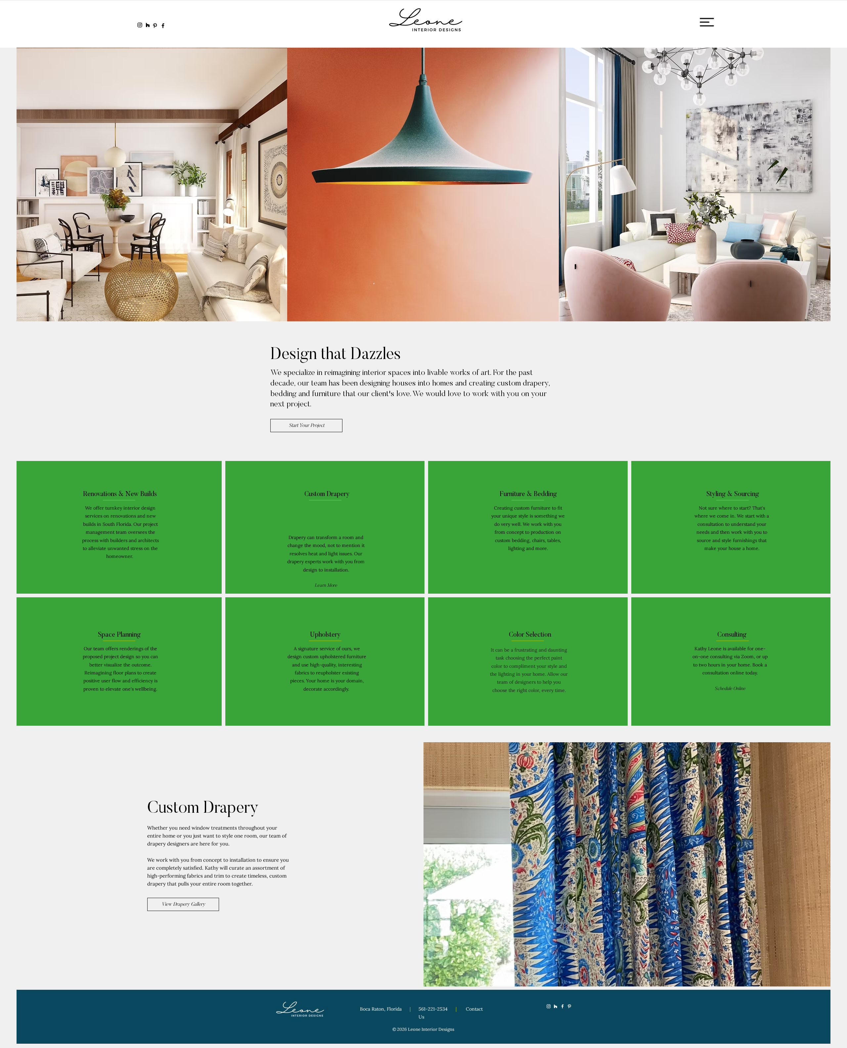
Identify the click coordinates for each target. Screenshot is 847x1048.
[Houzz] (148, 25)
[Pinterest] (155, 26)
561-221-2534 (434, 1009)
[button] (707, 22)
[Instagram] (140, 25)
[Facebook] (163, 26)
